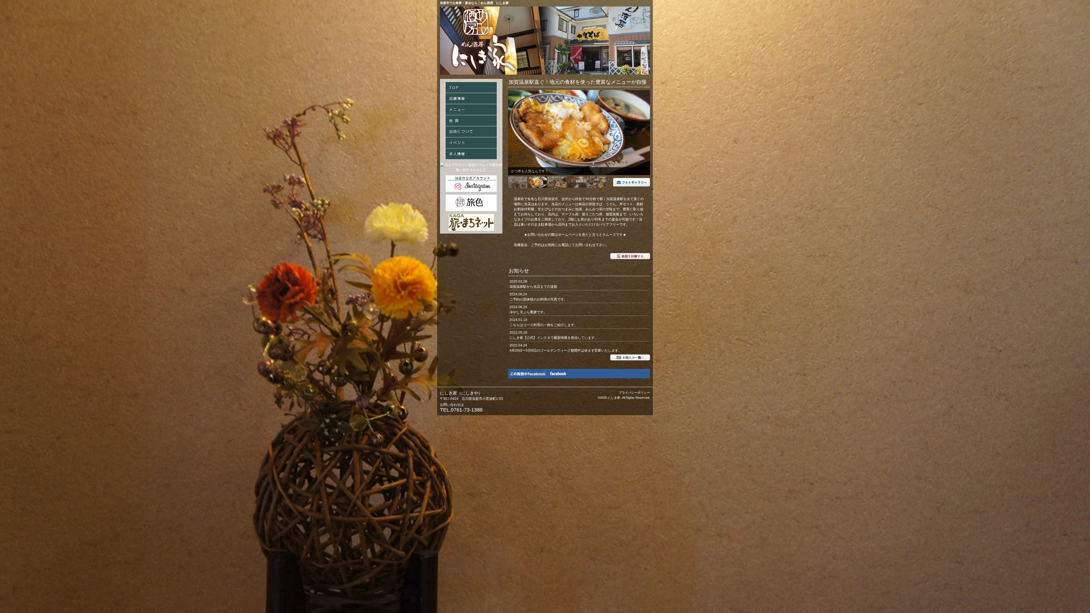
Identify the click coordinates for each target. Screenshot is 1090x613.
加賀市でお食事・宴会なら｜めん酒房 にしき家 (474, 3)
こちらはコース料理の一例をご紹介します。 (544, 325)
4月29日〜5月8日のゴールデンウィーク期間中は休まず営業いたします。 (566, 350)
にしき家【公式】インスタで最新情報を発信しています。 (554, 338)
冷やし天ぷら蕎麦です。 (528, 312)
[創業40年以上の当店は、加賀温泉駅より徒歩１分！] (631, 185)
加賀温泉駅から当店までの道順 (533, 287)
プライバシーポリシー (634, 392)
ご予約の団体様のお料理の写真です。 (538, 299)
